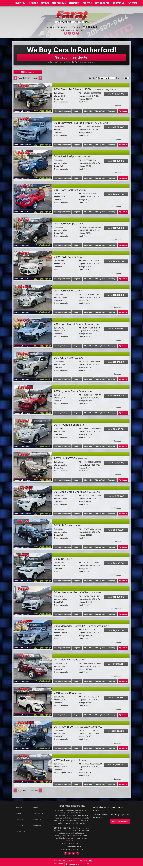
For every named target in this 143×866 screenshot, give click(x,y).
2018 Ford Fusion (68, 290)
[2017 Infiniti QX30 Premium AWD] (33, 467)
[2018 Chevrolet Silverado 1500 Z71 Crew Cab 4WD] (33, 131)
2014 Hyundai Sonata (69, 424)
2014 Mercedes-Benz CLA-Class (81, 626)
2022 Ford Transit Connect (77, 324)
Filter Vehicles (28, 72)
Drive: (56, 99)
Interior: (57, 96)
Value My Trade (100, 111)
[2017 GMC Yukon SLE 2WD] (33, 366)
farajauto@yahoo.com (73, 30)
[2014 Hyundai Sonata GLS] (33, 433)
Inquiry (77, 111)
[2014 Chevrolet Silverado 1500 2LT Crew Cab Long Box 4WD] (33, 98)
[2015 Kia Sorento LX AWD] (33, 534)
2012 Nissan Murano (70, 659)
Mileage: (82, 99)
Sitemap (75, 860)
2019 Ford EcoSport (72, 156)
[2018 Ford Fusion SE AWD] (33, 299)
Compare (117, 106)
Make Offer (88, 111)
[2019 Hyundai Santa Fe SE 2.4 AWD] (33, 400)
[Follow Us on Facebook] (65, 33)
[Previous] (15, 78)
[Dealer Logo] (71, 16)
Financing (111, 111)
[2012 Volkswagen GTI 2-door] (33, 768)
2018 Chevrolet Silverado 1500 (81, 122)
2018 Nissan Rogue (68, 693)
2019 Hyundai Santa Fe (73, 391)
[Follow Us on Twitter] (69, 33)
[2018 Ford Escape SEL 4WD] (33, 232)
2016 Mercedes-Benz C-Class (77, 592)
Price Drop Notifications (62, 111)
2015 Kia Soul (64, 558)
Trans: (56, 102)
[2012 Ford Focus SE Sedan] (33, 265)
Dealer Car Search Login (57, 860)
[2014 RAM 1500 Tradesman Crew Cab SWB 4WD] (33, 735)
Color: (56, 93)
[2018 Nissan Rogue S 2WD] (33, 701)
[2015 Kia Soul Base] (33, 567)
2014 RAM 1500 (78, 726)
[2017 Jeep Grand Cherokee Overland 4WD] (33, 500)
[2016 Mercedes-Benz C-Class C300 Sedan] (33, 601)
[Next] (40, 78)
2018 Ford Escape (69, 223)
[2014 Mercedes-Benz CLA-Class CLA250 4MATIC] (33, 634)
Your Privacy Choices (83, 860)
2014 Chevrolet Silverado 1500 (86, 89)
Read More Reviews (120, 821)
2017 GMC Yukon (68, 357)
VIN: (80, 93)
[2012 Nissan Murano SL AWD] (33, 668)
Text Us (124, 111)
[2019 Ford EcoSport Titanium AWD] (33, 165)
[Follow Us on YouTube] (73, 33)
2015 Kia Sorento (68, 525)
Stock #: (82, 102)
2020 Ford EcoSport (70, 190)
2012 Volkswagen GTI (70, 760)
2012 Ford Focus (68, 257)
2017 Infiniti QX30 (71, 458)
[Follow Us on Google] (77, 33)
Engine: (82, 96)
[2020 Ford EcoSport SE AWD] (33, 198)
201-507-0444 (89, 27)
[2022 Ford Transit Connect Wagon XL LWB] (33, 332)
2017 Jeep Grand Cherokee (77, 491)
